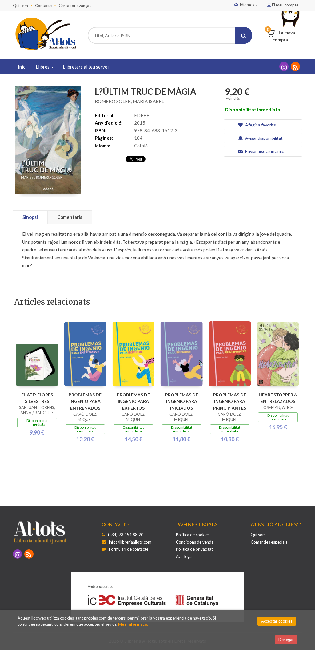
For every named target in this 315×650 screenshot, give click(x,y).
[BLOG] (295, 66)
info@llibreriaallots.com (130, 542)
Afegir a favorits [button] (260, 124)
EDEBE (141, 115)
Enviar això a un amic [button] (264, 151)
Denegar (286, 639)
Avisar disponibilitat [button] (263, 138)
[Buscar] (243, 35)
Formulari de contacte (128, 549)
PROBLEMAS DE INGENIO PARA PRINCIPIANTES (229, 401)
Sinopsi (30, 217)
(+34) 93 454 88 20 (125, 534)
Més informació (133, 624)
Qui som (20, 5)
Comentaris (69, 217)
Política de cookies (192, 534)
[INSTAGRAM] (284, 66)
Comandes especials (269, 542)
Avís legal (184, 556)
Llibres (43, 67)
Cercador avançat (75, 5)
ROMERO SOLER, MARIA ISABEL (129, 101)
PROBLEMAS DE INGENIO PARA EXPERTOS (133, 401)
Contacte (43, 5)
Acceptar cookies (276, 621)
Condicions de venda (194, 542)
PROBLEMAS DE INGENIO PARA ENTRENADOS (85, 401)
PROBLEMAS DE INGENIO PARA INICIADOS (181, 401)
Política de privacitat (194, 549)
